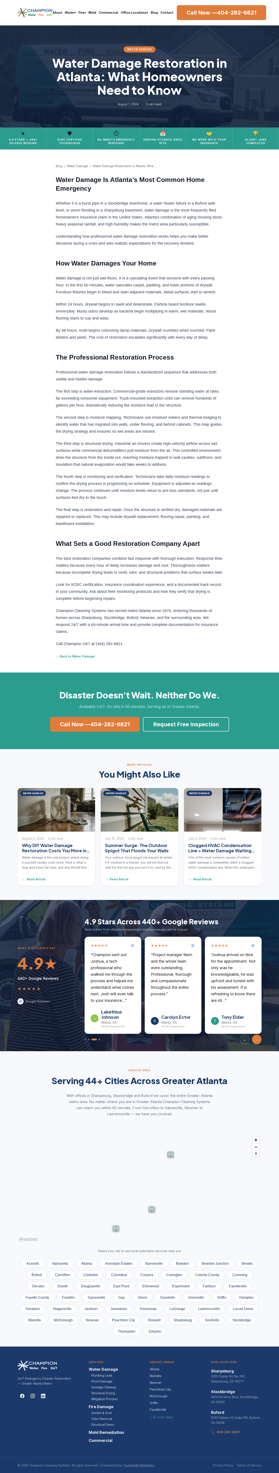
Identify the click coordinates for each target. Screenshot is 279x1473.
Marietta (155, 1370)
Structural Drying (103, 1388)
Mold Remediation (106, 1427)
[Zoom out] (255, 1141)
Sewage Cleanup (103, 1382)
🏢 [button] (116, 1222)
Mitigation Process (104, 1394)
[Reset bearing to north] (255, 1148)
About (57, 12)
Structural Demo (102, 1419)
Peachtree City (160, 1384)
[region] (139, 1183)
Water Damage (77, 166)
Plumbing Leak (101, 1370)
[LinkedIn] (43, 1391)
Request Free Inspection (186, 724)
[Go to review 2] (89, 1034)
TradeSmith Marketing (139, 1460)
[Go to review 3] (92, 1034)
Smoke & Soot (101, 1407)
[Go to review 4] (97, 1034)
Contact (166, 12)
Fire (82, 12)
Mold (92, 12)
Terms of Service (249, 1460)
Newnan (156, 1377)
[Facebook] (22, 1391)
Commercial (108, 12)
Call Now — (221, 12)
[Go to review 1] (85, 1034)
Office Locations (134, 12)
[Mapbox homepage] (28, 1234)
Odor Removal (101, 1413)
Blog (154, 12)
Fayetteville (158, 1404)
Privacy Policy (223, 1460)
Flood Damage (101, 1376)
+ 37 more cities (161, 1412)
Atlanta (154, 1364)
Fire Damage (101, 1401)
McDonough (158, 1391)
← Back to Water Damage (75, 656)
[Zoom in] (255, 1134)
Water (70, 12)
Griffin (154, 1397)
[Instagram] (32, 1391)
